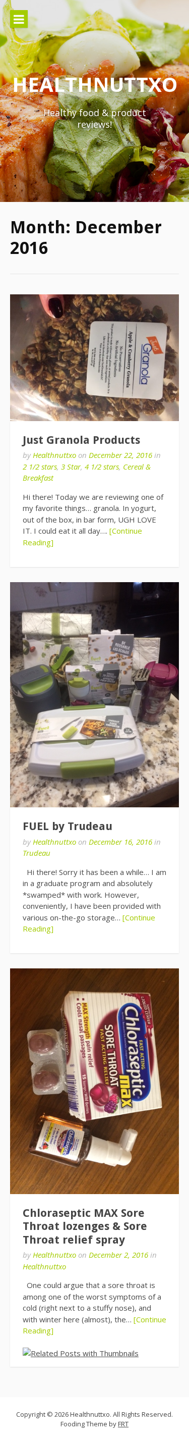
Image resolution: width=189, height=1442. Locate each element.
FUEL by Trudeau (67, 826)
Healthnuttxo (94, 84)
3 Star (71, 466)
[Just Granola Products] (94, 357)
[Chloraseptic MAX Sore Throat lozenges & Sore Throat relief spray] (94, 1081)
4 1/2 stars (102, 466)
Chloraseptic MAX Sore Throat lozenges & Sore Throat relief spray (85, 1226)
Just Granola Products (81, 440)
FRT (123, 1423)
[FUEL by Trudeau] (94, 695)
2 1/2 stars (40, 466)
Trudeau (36, 853)
